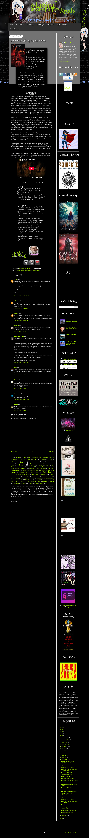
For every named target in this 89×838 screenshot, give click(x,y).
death (23, 466)
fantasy (12, 468)
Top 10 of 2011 (37, 479)
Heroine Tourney (26, 470)
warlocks (52, 481)
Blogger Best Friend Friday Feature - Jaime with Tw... (69, 781)
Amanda (16, 404)
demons (28, 466)
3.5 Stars (27, 459)
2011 (61, 818)
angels (12, 461)
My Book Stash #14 (65, 776)
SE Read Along (62, 25)
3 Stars (20, 459)
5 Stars (50, 459)
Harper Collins (15, 470)
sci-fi (34, 478)
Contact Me (50, 25)
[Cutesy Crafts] (68, 607)
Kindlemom (16, 393)
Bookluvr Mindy (22, 268)
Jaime (15, 279)
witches (23, 483)
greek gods (50, 468)
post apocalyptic (36, 476)
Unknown (16, 301)
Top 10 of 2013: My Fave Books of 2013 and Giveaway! (72, 343)
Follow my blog (68, 90)
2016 (61, 727)
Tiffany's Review (28, 479)
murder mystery (25, 474)
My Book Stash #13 (65, 797)
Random (44, 476)
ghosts (17, 468)
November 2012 (65, 740)
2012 (61, 735)
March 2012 (64, 757)
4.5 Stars (42, 459)
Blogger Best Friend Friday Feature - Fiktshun (69, 802)
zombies (41, 483)
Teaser (12, 479)
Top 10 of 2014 (19, 481)
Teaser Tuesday (19, 479)
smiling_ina (16, 325)
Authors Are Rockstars (34, 461)
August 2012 (65, 746)
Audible (71, 233)
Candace (16, 380)
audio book (24, 461)
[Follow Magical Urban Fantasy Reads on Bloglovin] (68, 79)
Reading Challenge (15, 478)
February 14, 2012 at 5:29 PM (21, 331)
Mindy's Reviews (32, 270)
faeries (50, 466)
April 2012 (64, 755)
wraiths (36, 483)
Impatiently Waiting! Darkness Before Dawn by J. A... (68, 773)
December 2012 (65, 737)
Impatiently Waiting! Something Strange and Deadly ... (68, 788)
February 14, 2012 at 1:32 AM (21, 308)
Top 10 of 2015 (28, 481)
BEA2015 (49, 461)
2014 (61, 731)
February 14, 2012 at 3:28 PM (21, 320)
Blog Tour (19, 463)
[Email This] (35, 268)
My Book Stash (34, 474)
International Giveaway (23, 472)
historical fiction (35, 470)
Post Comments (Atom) (22, 454)
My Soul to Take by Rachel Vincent (69, 791)
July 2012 (64, 748)
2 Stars (18, 457)
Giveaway (23, 468)
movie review (18, 474)
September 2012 (66, 744)
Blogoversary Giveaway (46, 463)
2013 (61, 733)
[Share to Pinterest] (40, 268)
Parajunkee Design (71, 832)
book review (21, 270)
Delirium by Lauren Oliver (67, 812)
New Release (44, 474)
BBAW (43, 461)
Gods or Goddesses (41, 468)
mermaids (37, 472)
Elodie (15, 367)
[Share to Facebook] (39, 268)
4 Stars (16, 270)
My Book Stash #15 (65, 765)
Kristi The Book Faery (19, 336)
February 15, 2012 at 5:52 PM (21, 388)
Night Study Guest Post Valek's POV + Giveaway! (71, 320)
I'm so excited (43, 470)
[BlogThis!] (36, 268)
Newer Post (14, 451)
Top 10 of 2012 (46, 479)
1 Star (12, 457)
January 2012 (65, 815)
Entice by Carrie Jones (66, 805)
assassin (18, 461)
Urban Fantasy (67, 88)
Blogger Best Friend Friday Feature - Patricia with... (69, 770)
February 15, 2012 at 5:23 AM (21, 375)
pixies (28, 476)
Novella (51, 474)
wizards (30, 483)
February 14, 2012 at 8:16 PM (21, 362)
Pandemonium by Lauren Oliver (68, 810)
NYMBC (24, 476)
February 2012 (65, 759)
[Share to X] (37, 268)
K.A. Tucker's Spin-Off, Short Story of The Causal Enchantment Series (72, 329)
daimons (18, 466)
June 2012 (64, 750)
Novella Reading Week (16, 476)
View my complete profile (65, 61)
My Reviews (20, 25)
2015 (61, 729)
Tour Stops (40, 25)
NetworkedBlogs (67, 81)
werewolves (16, 483)
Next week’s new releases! (67, 767)
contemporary (47, 465)
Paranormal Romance (68, 86)
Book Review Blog (67, 87)
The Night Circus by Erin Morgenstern (66, 794)
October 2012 (65, 742)
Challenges (26, 270)
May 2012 (64, 753)
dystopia (44, 466)
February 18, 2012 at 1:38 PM (21, 410)
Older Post (51, 451)
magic (32, 472)
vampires (44, 481)
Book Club (13, 465)
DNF (34, 466)
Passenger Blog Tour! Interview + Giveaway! (71, 335)
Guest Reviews (15, 29)
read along (50, 476)
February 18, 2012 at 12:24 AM (21, 399)
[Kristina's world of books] (68, 445)
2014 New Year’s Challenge (34, 457)
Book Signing (33, 465)
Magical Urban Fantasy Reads (67, 84)
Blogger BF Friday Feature (34, 463)
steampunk (39, 478)
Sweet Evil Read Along (48, 478)
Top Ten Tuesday (37, 481)
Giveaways (30, 25)
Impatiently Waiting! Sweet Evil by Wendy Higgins (69, 807)
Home (11, 25)
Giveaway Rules (32, 468)
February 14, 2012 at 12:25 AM (21, 296)
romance (38, 270)
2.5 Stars (24, 457)
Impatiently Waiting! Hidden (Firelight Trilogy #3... (67, 762)
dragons (38, 466)
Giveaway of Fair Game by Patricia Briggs (69, 785)
